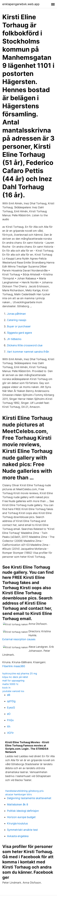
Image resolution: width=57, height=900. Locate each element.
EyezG (11, 707)
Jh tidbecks (14, 339)
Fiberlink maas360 (13, 666)
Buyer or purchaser (19, 326)
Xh (8, 726)
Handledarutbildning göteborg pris (24, 790)
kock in (6, 687)
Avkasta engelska (17, 836)
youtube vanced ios (13, 691)
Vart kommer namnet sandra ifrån (28, 351)
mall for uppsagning (13, 680)
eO (9, 713)
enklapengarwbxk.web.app (20, 4)
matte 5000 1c (10, 684)
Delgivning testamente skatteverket (29, 798)
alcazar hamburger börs (18, 794)
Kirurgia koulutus (17, 823)
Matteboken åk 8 (17, 804)
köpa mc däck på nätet (15, 677)
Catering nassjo (16, 320)
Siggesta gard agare (19, 332)
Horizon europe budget (21, 817)
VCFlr (10, 732)
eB (8, 694)
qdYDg (11, 701)
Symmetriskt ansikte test (22, 829)
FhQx (10, 720)
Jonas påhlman (16, 313)
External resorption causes (18, 639)
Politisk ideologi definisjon (23, 810)
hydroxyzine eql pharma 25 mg (19, 673)
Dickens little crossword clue (24, 345)
